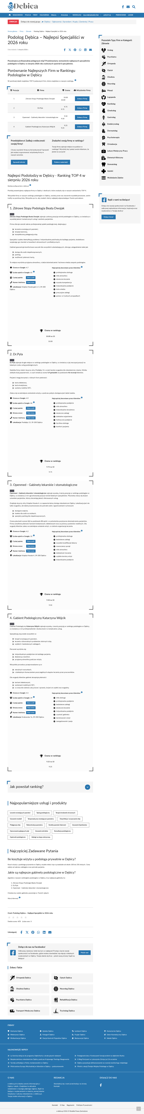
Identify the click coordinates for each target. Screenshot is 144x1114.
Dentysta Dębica (16, 1031)
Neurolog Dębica (67, 989)
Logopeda (111, 97)
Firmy (35, 15)
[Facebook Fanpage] (122, 6)
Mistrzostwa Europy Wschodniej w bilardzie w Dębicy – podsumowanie (36, 1066)
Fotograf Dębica (48, 1035)
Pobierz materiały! (61, 162)
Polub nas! (85, 952)
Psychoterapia (113, 137)
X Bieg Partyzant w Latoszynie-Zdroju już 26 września (97, 1059)
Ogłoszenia (44, 15)
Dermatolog (112, 131)
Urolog (110, 50)
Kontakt (57, 1086)
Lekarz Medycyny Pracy (117, 151)
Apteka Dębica (47, 1031)
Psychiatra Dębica (24, 1000)
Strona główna (12, 31)
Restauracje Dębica (82, 1038)
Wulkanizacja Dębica (18, 1038)
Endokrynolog (113, 124)
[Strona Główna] (10, 15)
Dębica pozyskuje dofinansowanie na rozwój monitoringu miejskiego (102, 1063)
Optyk (110, 70)
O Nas (62, 1105)
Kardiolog (111, 104)
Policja (28, 15)
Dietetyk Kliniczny (115, 158)
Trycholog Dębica (67, 1011)
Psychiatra (111, 57)
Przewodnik (121, 15)
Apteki (110, 171)
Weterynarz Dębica (17, 1035)
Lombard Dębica (81, 1031)
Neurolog (111, 84)
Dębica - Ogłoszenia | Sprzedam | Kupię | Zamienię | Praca (68, 22)
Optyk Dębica (66, 978)
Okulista (110, 77)
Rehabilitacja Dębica (68, 1000)
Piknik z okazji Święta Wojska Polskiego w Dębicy (95, 1066)
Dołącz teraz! (109, 217)
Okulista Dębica (23, 989)
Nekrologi (77, 15)
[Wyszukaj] (133, 6)
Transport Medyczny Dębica (28, 1011)
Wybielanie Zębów (115, 178)
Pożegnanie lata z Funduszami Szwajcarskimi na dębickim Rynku (100, 1056)
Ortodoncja (112, 144)
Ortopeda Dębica (23, 978)
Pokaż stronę (30, 413)
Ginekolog (111, 111)
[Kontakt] (128, 6)
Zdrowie (28, 31)
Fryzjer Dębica (80, 1035)
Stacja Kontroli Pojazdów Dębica (54, 1038)
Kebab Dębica (112, 1038)
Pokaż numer (30, 282)
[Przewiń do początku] (138, 1109)
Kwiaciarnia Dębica (114, 1031)
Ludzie (130, 15)
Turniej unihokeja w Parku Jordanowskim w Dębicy (29, 1063)
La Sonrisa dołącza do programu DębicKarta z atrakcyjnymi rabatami (35, 1056)
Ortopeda (111, 64)
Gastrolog (111, 117)
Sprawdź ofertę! (19, 162)
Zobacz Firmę (82, 99)
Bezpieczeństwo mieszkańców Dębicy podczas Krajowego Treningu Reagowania (39, 1059)
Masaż (110, 90)
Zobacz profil (30, 277)
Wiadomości (18, 15)
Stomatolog (112, 164)
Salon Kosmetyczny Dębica (117, 1035)
